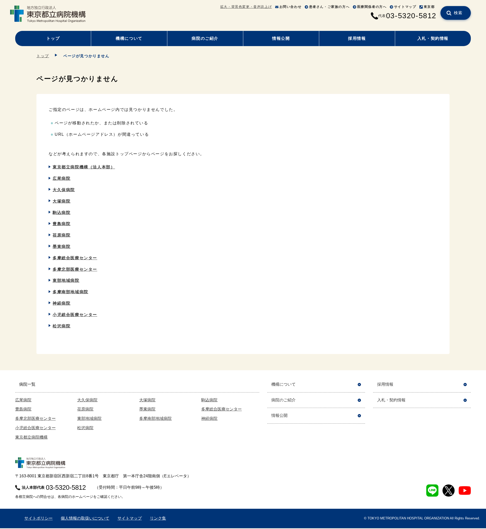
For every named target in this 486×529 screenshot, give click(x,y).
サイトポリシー (38, 518)
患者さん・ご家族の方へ (329, 7)
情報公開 (281, 38)
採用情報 (357, 38)
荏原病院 (61, 235)
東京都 (429, 7)
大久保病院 (64, 190)
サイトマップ (405, 7)
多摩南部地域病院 (70, 292)
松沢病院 (61, 326)
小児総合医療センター (75, 314)
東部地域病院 (66, 280)
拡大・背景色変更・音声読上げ (246, 7)
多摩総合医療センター (75, 258)
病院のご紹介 (205, 38)
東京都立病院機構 (31, 437)
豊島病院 (61, 224)
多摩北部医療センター (75, 269)
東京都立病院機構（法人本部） (84, 167)
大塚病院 (61, 201)
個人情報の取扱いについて (85, 518)
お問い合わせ (290, 7)
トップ (53, 38)
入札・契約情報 (433, 38)
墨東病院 (61, 246)
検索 (458, 13)
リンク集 (158, 518)
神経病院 (61, 303)
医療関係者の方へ (372, 7)
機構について (129, 38)
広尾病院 (61, 178)
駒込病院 (61, 212)
